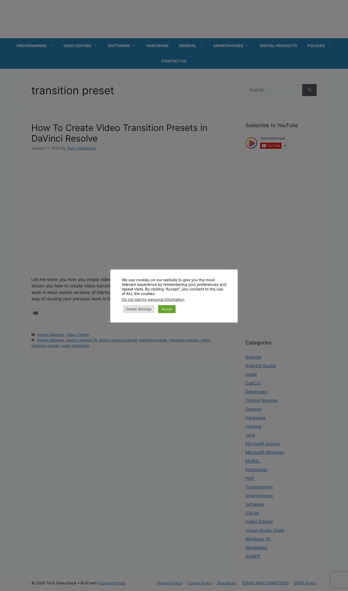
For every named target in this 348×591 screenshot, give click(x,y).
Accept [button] (166, 309)
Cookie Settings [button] (138, 309)
